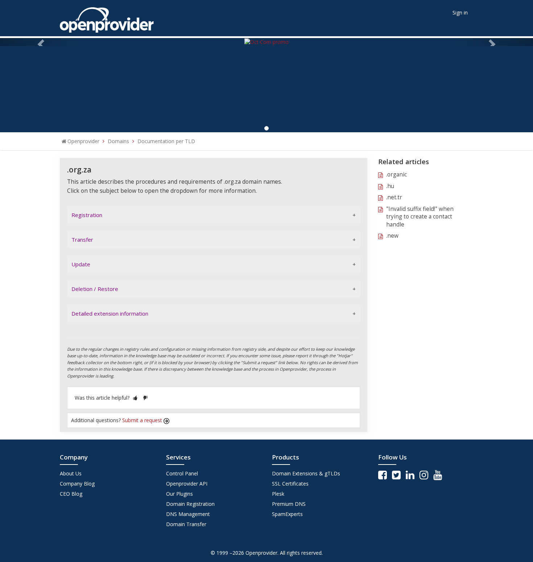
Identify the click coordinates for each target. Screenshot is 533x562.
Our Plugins (179, 493)
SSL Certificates (290, 483)
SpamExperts (287, 514)
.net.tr (394, 197)
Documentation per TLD (166, 141)
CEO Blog (71, 493)
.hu (390, 186)
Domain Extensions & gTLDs (306, 473)
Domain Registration (190, 503)
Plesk (278, 493)
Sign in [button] (460, 12)
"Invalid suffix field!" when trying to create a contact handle (420, 216)
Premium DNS (289, 503)
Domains (118, 141)
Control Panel (182, 473)
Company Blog (77, 483)
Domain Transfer (186, 524)
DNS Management (188, 514)
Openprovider (83, 141)
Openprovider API (186, 483)
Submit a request (143, 420)
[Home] (107, 17)
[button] (135, 398)
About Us (71, 473)
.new (392, 236)
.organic (396, 174)
